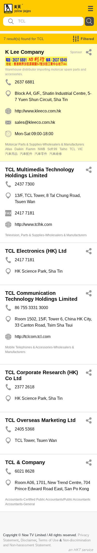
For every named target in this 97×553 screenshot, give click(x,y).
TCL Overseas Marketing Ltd (40, 420)
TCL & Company (25, 462)
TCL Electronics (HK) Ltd (35, 251)
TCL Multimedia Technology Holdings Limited (39, 172)
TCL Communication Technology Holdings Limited (41, 296)
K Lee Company (24, 52)
